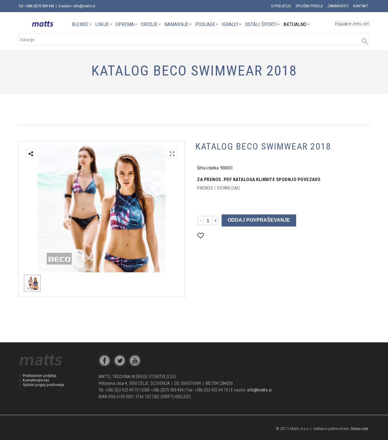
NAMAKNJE (176, 24)
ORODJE (149, 24)
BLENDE (80, 24)
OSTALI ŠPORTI (261, 24)
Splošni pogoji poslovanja (43, 384)
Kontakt (360, 6)
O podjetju (281, 6)
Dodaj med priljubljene (230, 235)
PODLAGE (205, 24)
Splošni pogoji (309, 6)
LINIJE (102, 24)
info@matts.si (259, 390)
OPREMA (124, 24)
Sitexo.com (359, 428)
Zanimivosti (338, 6)
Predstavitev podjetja (39, 375)
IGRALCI (230, 24)
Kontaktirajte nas (36, 380)
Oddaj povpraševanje (259, 220)
